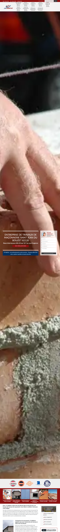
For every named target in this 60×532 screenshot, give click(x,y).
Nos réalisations (20, 246)
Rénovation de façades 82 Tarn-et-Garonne (18, 4)
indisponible (6, 1)
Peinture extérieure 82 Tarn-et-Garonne (33, 4)
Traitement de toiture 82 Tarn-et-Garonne (40, 9)
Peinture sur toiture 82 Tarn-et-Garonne (33, 9)
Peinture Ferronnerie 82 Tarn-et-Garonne (25, 4)
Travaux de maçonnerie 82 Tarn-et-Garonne (25, 9)
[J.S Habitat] (8, 6)
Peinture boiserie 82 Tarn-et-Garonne (18, 9)
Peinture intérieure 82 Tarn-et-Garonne (40, 4)
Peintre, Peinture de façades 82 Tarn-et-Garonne (48, 4)
